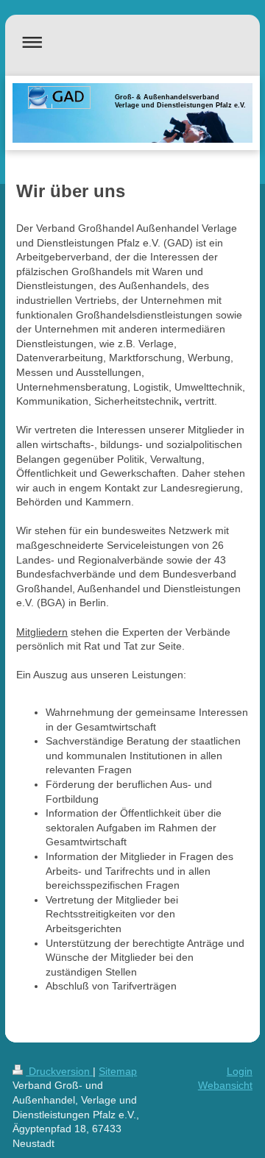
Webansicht (225, 1085)
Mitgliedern (42, 632)
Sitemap (118, 1071)
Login (239, 1071)
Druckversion (59, 1071)
